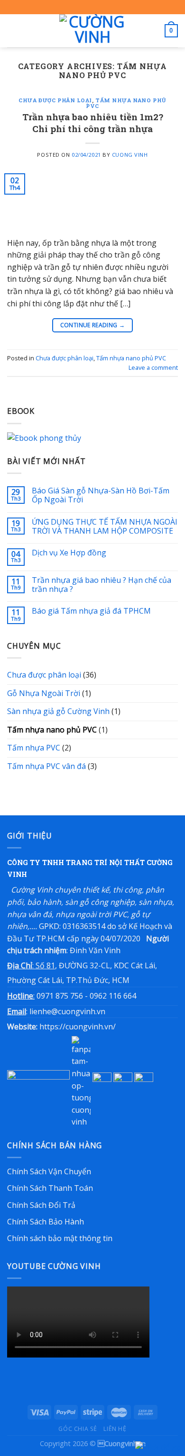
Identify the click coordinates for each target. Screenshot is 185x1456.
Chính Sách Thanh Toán (50, 1188)
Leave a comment (153, 367)
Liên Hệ (114, 1429)
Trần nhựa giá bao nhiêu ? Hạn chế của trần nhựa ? (101, 585)
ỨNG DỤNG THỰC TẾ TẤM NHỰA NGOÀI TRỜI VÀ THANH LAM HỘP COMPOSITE (104, 527)
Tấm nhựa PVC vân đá (46, 766)
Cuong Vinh (130, 154)
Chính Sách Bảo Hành (45, 1221)
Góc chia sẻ (77, 1429)
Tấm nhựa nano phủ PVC (126, 103)
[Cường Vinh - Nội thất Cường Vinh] (92, 30)
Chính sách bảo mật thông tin (59, 1238)
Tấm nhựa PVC (33, 747)
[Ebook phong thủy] (92, 437)
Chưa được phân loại (55, 100)
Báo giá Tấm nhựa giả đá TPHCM (91, 611)
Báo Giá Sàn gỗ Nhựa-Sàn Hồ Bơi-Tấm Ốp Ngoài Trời (100, 495)
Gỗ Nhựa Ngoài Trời (43, 693)
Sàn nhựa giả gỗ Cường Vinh (58, 711)
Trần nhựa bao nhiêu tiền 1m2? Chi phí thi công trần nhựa (92, 122)
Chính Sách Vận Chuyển (49, 1171)
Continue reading (92, 325)
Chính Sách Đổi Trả (41, 1205)
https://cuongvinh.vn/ (77, 1026)
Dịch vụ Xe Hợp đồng (69, 552)
